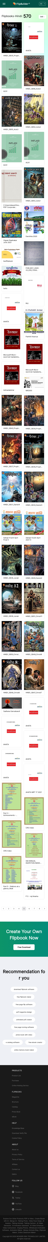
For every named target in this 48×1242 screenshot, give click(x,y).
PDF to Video (29, 1218)
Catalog (15, 1107)
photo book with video (24, 1035)
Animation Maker (16, 1230)
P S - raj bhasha (32, 896)
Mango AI (13, 1221)
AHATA (28, 51)
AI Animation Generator (20, 1225)
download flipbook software (24, 989)
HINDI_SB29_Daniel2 (34, 578)
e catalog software (12, 1042)
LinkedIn (18, 1209)
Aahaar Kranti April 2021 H (33, 539)
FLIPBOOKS (17, 1092)
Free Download (24, 947)
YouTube (18, 1203)
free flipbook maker (24, 997)
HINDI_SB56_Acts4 (33, 89)
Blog (17, 1186)
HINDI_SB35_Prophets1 (11, 56)
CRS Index (30, 828)
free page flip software (24, 1004)
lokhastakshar (8, 390)
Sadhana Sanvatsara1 (11, 711)
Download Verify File (19, 1133)
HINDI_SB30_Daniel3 (34, 505)
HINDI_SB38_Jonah (11, 578)
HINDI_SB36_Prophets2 (34, 467)
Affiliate (14, 1164)
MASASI (29, 390)
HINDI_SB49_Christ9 (34, 654)
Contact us (16, 1169)
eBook (14, 1117)
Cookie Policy (17, 1138)
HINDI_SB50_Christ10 (11, 654)
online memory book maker (24, 1050)
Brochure (15, 1102)
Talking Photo (23, 1221)
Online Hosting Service (20, 1085)
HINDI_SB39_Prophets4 (34, 429)
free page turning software (24, 1027)
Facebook (19, 1192)
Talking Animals (18, 1223)
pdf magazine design (24, 1012)
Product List (16, 1076)
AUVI (5, 91)
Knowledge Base (18, 1128)
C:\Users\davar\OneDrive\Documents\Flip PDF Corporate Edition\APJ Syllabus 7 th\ (11, 206)
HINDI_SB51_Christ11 (34, 616)
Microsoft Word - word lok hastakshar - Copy (11, 356)
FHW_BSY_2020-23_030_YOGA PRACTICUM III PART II (34, 269)
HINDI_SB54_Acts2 (33, 127)
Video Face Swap (35, 1221)
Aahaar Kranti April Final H (10, 539)
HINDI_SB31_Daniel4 (11, 505)
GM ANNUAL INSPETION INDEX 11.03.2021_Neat (33, 862)
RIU (27, 303)
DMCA (14, 1174)
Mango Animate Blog (31, 1230)
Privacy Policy (17, 1154)
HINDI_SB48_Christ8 (11, 693)
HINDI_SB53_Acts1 (33, 201)
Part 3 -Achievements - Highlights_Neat (9, 814)
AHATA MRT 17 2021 (34, 792)
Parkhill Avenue (32, 337)
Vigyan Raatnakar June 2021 (10, 241)
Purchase (15, 1080)
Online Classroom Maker (27, 1232)
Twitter (17, 1198)
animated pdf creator (24, 1020)
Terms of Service (18, 1159)
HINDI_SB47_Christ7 (34, 693)
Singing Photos (22, 1228)
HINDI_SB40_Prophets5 (11, 428)
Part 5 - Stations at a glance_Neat (11, 887)
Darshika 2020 (31, 236)
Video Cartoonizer (9, 1228)
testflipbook (8, 261)
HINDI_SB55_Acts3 (10, 129)
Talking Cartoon (30, 1223)
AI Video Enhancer (37, 1225)
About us (15, 1149)
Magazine (15, 1097)
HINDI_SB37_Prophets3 (11, 466)
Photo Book (16, 1112)
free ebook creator (35, 1042)
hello (5, 288)
